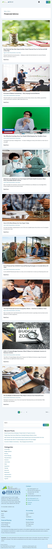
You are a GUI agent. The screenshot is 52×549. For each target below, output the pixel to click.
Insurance (6, 459)
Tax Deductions (7, 476)
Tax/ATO (6, 478)
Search (5, 422)
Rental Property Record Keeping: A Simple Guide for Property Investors (19, 433)
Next (47, 412)
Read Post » (6, 59)
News (5, 464)
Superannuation (7, 474)
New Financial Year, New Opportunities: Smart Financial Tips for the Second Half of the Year (25, 50)
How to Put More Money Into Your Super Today (16, 223)
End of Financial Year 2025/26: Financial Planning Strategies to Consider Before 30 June (26, 266)
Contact (28, 486)
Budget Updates (8, 451)
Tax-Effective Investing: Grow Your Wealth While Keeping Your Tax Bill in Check (25, 136)
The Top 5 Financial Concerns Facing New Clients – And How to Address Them (25, 308)
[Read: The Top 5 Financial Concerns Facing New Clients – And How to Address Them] (26, 293)
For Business (29, 519)
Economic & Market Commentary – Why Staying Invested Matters (22, 93)
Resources (6, 470)
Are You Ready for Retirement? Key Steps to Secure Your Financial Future (24, 395)
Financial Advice (13, 52)
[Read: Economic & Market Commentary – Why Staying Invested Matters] (26, 77)
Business (6, 453)
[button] (39, 2)
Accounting (6, 449)
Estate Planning (7, 455)
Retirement (6, 472)
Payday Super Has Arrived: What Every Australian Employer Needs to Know (20, 435)
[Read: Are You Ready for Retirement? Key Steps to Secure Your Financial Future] (26, 380)
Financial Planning (6, 520)
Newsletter (6, 466)
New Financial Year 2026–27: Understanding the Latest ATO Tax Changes (20, 439)
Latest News (18, 52)
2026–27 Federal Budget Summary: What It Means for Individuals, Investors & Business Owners (25, 352)
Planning (6, 468)
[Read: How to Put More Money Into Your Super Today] (26, 207)
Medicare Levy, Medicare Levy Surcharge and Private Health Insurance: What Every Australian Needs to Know (25, 179)
